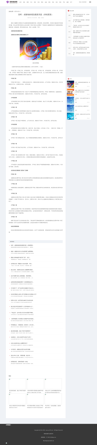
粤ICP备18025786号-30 (48, 440)
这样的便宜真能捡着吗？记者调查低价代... (22, 282)
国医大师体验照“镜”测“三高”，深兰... (21, 257)
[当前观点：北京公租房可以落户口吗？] (71, 103)
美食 (53, 2)
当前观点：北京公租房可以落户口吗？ (21, 337)
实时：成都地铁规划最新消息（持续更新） (22, 245)
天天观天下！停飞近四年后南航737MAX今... (23, 288)
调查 (35, 2)
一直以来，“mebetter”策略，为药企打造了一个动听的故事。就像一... (22, 265)
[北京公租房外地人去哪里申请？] (71, 111)
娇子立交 (20, 235)
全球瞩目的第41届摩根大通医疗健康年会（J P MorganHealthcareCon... (22, 357)
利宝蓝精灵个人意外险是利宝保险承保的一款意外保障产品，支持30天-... (22, 308)
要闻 (28, 2)
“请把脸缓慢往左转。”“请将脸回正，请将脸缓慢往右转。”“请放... (21, 259)
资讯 (39, 2)
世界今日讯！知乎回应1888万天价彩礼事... (22, 300)
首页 (20, 2)
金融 (46, 2)
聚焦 (42, 2)
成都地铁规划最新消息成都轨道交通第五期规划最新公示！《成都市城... (22, 247)
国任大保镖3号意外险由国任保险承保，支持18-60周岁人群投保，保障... (22, 320)
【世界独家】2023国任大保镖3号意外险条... (22, 318)
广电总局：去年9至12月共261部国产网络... (22, 312)
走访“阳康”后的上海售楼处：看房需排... (21, 276)
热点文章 (72, 10)
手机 (64, 2)
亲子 (71, 2)
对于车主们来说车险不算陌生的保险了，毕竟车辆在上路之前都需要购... (22, 296)
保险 (24, 2)
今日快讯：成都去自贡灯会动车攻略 (20, 349)
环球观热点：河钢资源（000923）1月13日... (23, 325)
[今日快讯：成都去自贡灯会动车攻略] (71, 119)
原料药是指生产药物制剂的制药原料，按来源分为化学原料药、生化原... (22, 363)
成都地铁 (16, 235)
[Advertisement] (35, 369)
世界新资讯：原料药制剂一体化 (19, 361)
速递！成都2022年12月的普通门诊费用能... (22, 251)
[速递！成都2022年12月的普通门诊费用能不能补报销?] (71, 95)
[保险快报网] (11, 2)
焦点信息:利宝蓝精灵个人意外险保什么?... (22, 306)
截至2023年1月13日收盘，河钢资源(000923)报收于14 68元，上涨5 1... (22, 326)
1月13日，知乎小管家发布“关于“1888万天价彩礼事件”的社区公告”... (21, 302)
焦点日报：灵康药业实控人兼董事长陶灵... (22, 269)
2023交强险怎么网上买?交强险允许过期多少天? (23, 294)
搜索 (90, 2)
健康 (68, 2)
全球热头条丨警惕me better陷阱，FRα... (22, 263)
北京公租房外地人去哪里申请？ (19, 343)
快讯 (69, 37)
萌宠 (60, 2)
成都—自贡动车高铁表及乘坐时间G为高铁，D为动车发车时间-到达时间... (22, 351)
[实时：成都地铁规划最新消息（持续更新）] (71, 87)
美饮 (57, 2)
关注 (31, 2)
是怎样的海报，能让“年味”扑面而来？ (21, 331)
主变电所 (23, 235)
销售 (49, 2)
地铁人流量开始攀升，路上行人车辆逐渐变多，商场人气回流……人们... (22, 277)
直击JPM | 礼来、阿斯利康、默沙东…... (21, 355)
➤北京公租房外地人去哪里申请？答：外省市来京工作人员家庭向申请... (22, 345)
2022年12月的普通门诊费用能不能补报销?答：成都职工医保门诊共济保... (22, 253)
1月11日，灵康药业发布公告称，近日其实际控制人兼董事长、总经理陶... (22, 271)
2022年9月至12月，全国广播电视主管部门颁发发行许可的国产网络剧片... (22, 314)
